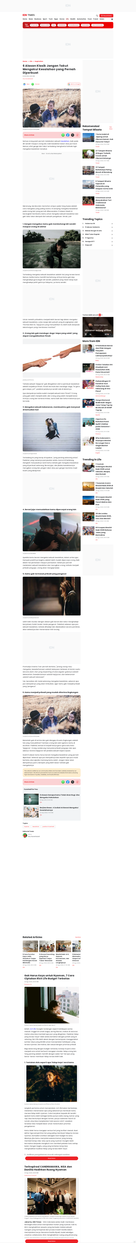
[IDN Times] (29, 15)
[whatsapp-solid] (63, 135)
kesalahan (65, 141)
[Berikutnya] (81, 933)
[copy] (77, 135)
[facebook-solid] (67, 135)
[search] (97, 15)
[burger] (112, 19)
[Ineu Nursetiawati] (25, 835)
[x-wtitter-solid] (72, 135)
